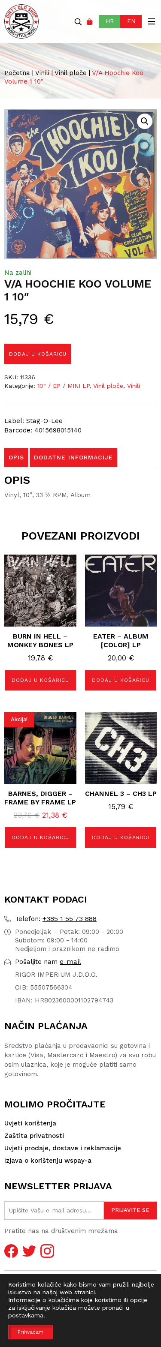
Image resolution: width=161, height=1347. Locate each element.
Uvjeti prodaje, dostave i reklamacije (62, 1148)
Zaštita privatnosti (34, 1136)
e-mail (48, 961)
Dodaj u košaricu (38, 354)
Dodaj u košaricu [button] (40, 680)
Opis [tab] (16, 457)
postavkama (25, 1315)
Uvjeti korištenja (30, 1123)
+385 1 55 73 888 (56, 919)
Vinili (42, 73)
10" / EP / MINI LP (63, 385)
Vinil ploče (71, 73)
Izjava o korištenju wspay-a (47, 1160)
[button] (144, 121)
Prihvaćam (30, 1332)
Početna (17, 73)
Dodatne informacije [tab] (73, 457)
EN (131, 21)
